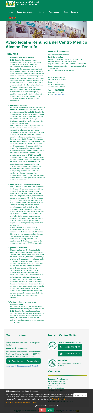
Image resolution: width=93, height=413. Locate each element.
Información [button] (81, 395)
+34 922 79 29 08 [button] (71, 346)
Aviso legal (10, 366)
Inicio (11, 12)
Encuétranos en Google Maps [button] (24, 361)
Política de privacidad (23, 366)
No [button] (43, 410)
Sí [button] (51, 410)
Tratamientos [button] (54, 12)
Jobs (66, 12)
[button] (13, 18)
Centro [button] (41, 12)
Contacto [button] (75, 12)
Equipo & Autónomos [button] (25, 12)
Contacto (35, 366)
